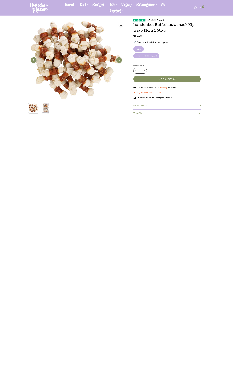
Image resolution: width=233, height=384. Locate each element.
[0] (200, 8)
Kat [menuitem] (83, 4)
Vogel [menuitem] (125, 4)
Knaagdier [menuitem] (145, 4)
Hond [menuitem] (69, 4)
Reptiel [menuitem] (115, 11)
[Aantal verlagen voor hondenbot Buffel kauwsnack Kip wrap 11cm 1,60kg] (135, 70)
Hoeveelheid (138, 66)
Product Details (140, 105)
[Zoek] (195, 8)
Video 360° (138, 113)
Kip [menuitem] (112, 4)
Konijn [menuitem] (98, 4)
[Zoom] (121, 25)
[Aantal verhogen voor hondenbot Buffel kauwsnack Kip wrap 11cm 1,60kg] (144, 70)
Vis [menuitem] (163, 4)
